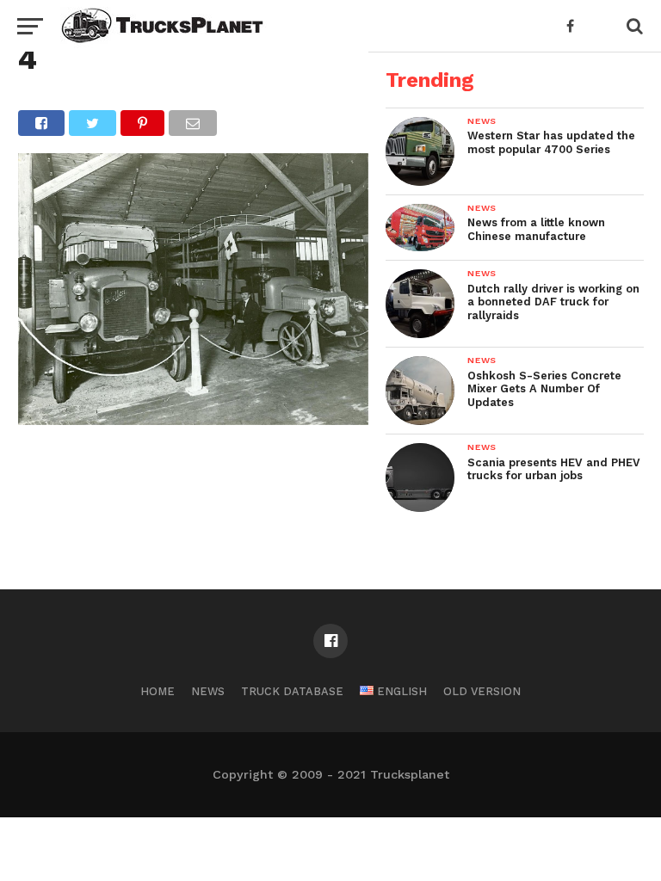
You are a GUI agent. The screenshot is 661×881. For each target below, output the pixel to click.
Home (157, 691)
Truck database (292, 691)
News (208, 691)
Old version (482, 691)
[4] (193, 419)
